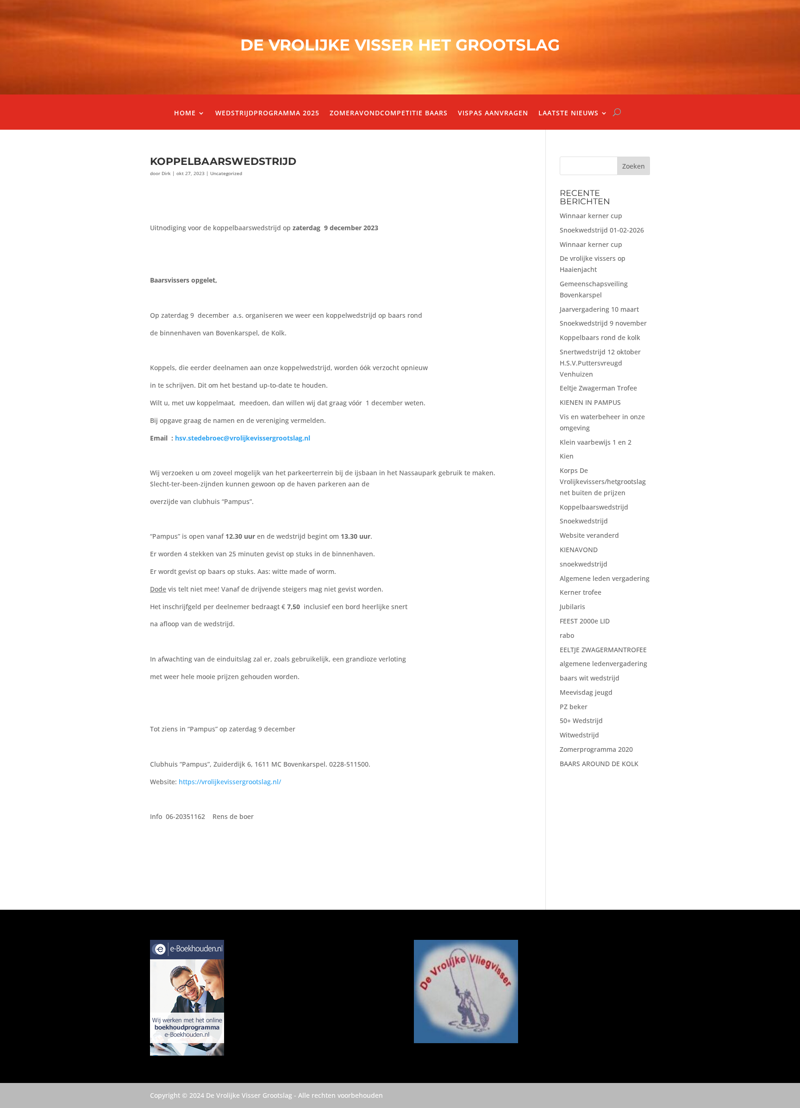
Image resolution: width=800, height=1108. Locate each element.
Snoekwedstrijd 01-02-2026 (602, 230)
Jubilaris (572, 606)
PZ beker (574, 706)
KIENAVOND (579, 549)
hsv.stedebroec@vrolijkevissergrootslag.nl (242, 438)
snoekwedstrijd (583, 564)
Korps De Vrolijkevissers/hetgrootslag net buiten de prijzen (603, 481)
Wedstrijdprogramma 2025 (267, 113)
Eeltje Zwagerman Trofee (598, 388)
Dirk (166, 173)
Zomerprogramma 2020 (596, 749)
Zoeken (633, 166)
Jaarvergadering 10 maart (599, 309)
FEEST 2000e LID (585, 621)
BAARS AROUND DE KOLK (599, 763)
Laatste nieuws (568, 113)
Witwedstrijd (579, 734)
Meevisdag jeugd (586, 692)
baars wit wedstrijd (589, 678)
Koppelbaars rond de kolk (600, 337)
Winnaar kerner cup (591, 215)
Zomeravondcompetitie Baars (389, 113)
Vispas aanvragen (493, 113)
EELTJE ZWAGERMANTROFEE (603, 649)
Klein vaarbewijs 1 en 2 (595, 442)
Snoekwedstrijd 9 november (603, 323)
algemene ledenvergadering (603, 663)
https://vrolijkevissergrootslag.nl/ (230, 781)
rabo (567, 635)
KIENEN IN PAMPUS (590, 402)
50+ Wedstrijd (581, 720)
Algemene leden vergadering (605, 578)
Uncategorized (226, 173)
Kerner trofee (580, 592)
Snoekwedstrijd (584, 520)
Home (185, 113)
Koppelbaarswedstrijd (594, 507)
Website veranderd (589, 535)
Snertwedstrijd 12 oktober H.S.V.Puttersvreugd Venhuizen (600, 362)
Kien (567, 456)
